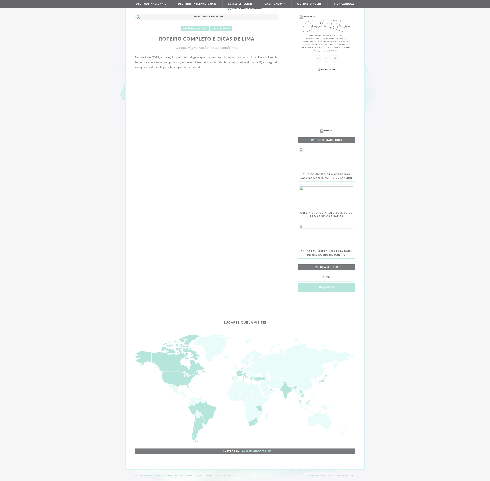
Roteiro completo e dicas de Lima (207, 39)
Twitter (335, 58)
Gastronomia (275, 3)
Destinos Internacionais (197, 3)
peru (226, 28)
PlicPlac (350, 475)
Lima (215, 28)
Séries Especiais (240, 3)
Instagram (318, 58)
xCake (338, 475)
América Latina (195, 28)
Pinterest (326, 58)
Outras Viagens (309, 3)
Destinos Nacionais (151, 3)
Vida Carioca (343, 3)
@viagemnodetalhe (257, 451)
